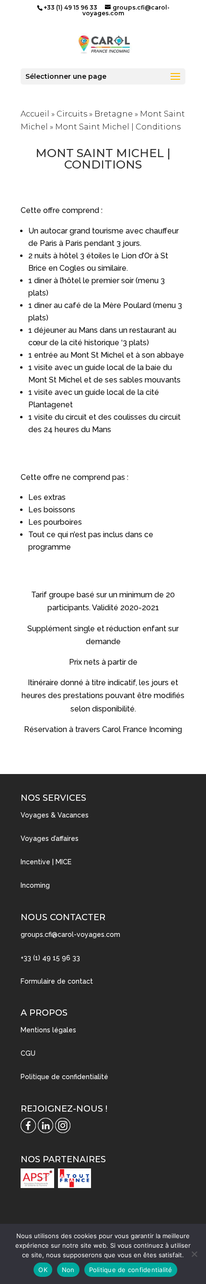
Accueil (35, 113)
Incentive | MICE (46, 862)
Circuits (72, 113)
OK (42, 1269)
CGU (28, 1053)
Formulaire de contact (57, 981)
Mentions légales (48, 1030)
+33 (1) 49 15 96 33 (50, 958)
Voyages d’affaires (50, 838)
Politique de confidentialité (64, 1077)
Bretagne (113, 113)
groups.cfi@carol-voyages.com (70, 934)
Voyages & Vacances (55, 815)
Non (68, 1269)
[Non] (194, 1254)
